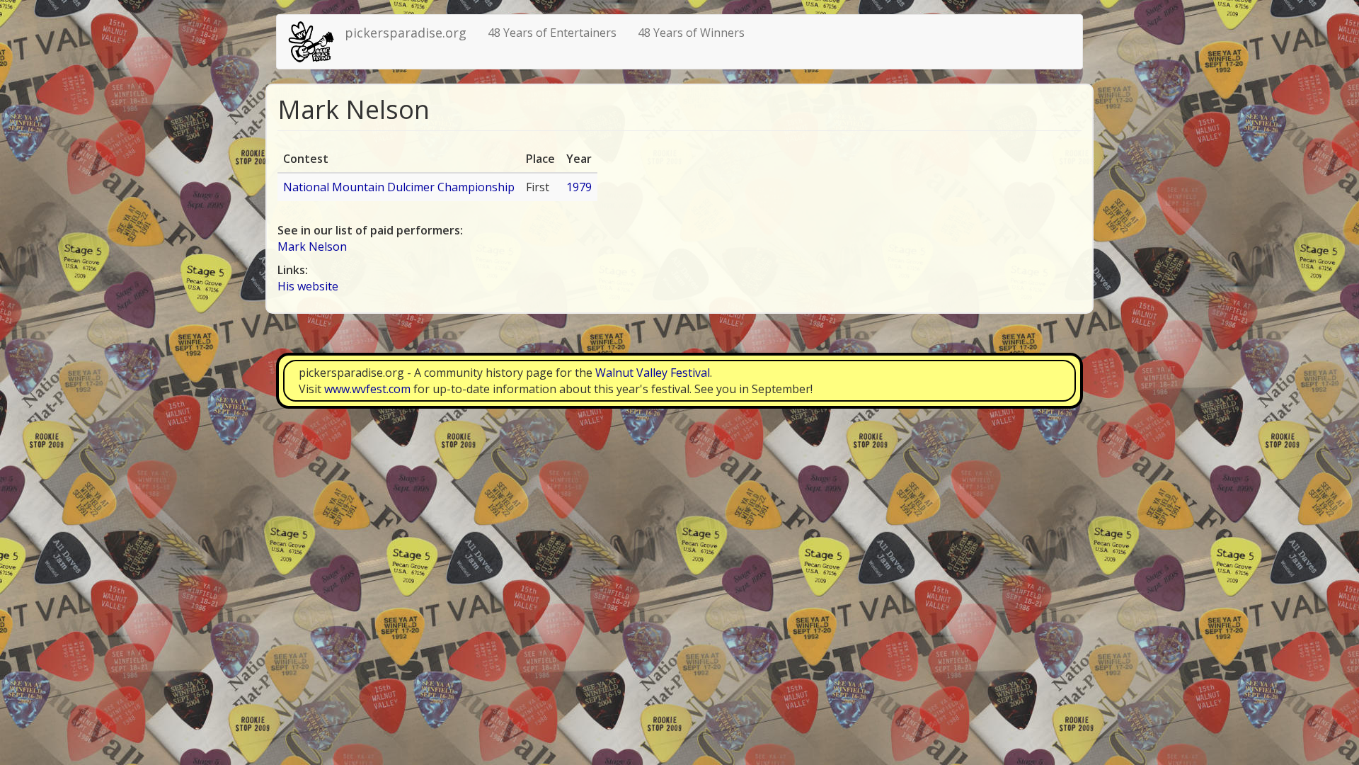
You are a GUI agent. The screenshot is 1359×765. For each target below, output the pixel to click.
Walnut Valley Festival (652, 372)
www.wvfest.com (367, 389)
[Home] (316, 42)
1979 (579, 187)
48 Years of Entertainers (552, 32)
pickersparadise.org (405, 32)
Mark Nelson (312, 246)
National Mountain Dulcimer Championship (399, 187)
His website (307, 286)
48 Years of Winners (691, 32)
